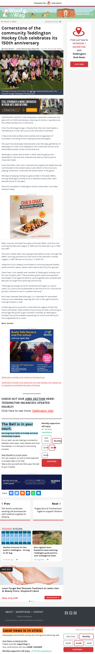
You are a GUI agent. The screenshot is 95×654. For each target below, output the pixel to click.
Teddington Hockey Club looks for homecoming (22, 377)
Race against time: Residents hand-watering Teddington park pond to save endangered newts (45, 551)
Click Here (79, 64)
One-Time (46, 439)
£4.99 (53, 447)
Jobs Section (35, 399)
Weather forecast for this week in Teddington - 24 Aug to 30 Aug (16, 550)
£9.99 (45, 455)
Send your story (52, 21)
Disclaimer (27, 616)
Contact (38, 611)
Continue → (51, 462)
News (14, 21)
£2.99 (45, 447)
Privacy (20, 616)
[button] (29, 601)
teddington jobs (43, 410)
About (9, 611)
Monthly (57, 441)
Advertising (23, 611)
